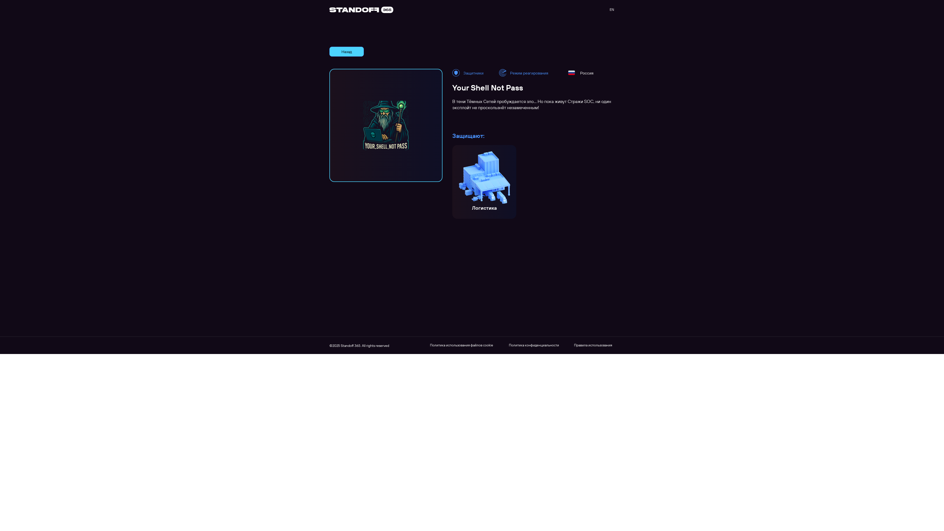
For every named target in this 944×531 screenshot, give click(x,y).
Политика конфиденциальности (534, 345)
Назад (346, 51)
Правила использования (593, 345)
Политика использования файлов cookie (461, 345)
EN (612, 9)
